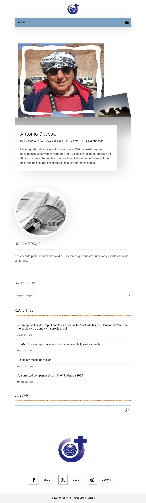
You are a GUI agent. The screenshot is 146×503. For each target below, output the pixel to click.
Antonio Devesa (38, 134)
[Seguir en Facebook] (33, 479)
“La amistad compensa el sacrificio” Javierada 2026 (50, 375)
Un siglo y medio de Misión (34, 360)
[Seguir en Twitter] (63, 479)
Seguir (48, 479)
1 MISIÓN (73, 141)
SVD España (35, 141)
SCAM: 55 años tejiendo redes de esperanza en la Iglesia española (59, 344)
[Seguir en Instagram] (92, 479)
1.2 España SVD (93, 141)
